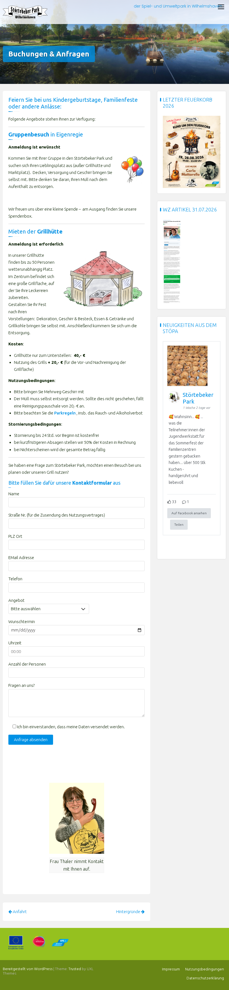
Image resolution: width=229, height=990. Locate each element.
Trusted (74, 969)
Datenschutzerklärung (205, 978)
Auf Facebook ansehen (189, 513)
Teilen (178, 524)
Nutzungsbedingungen (204, 969)
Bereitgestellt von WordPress (28, 969)
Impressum (171, 969)
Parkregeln (65, 413)
